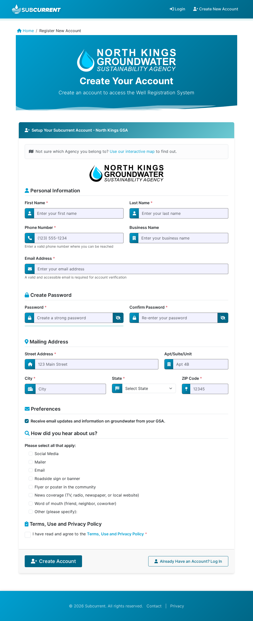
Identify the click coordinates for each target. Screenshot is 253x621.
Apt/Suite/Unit (178, 353)
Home (27, 30)
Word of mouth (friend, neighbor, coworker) (75, 503)
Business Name (144, 227)
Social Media (47, 453)
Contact (154, 605)
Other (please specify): (56, 511)
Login (179, 8)
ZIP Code (192, 378)
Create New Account (218, 8)
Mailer (40, 462)
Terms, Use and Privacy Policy (115, 533)
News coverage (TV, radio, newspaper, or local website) (87, 495)
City (30, 378)
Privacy (177, 605)
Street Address (40, 353)
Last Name (141, 202)
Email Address (40, 258)
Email (40, 470)
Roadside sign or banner (57, 478)
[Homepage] (37, 9)
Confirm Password (148, 307)
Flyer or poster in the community (65, 486)
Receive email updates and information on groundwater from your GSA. (98, 421)
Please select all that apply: (50, 445)
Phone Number (40, 227)
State (118, 378)
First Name (36, 202)
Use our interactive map (132, 151)
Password (36, 307)
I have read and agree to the (90, 533)
